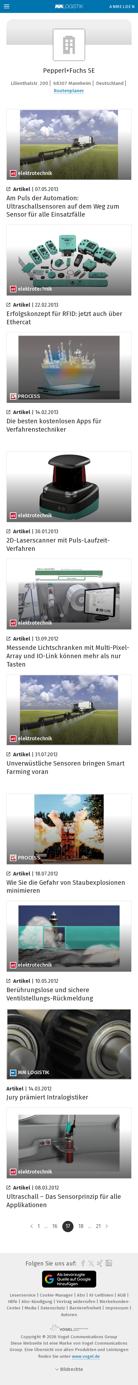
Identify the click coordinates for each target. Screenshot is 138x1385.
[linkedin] (108, 1263)
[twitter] (89, 1263)
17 (67, 1226)
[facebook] (81, 1263)
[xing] (99, 1263)
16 (54, 1226)
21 (98, 1226)
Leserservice (23, 1295)
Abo (81, 1295)
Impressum (117, 1308)
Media (31, 1308)
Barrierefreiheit (85, 1308)
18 (80, 1226)
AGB (122, 1295)
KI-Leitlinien (102, 1295)
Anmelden (122, 6)
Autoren (69, 1314)
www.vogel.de (86, 1356)
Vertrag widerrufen (76, 1301)
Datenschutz (53, 1308)
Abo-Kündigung (38, 1301)
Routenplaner (69, 91)
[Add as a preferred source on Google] (69, 1279)
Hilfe (13, 1301)
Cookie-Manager (57, 1295)
